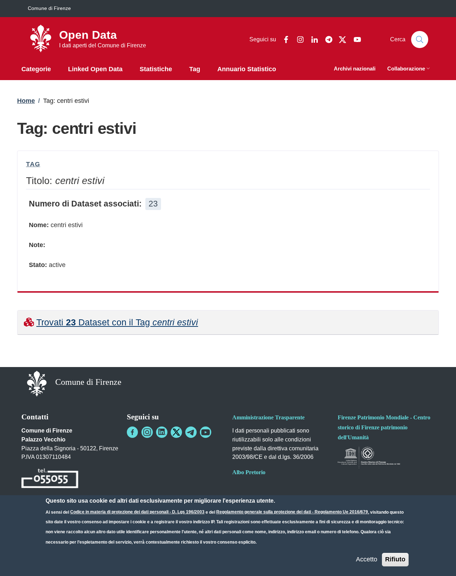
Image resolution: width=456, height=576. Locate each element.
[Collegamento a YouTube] (205, 432)
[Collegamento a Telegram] (191, 432)
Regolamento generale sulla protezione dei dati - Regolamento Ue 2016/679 (292, 511)
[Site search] (419, 39)
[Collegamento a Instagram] (147, 432)
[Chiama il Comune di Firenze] (49, 480)
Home (26, 100)
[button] (409, 69)
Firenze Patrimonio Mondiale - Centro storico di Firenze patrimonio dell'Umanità (384, 427)
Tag (33, 164)
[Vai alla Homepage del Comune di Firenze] (37, 383)
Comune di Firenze (49, 8)
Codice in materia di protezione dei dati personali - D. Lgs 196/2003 (137, 511)
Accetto (366, 559)
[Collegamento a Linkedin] (161, 432)
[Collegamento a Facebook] (132, 432)
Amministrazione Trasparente (268, 417)
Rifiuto (395, 559)
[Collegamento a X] (176, 432)
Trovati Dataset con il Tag (117, 322)
